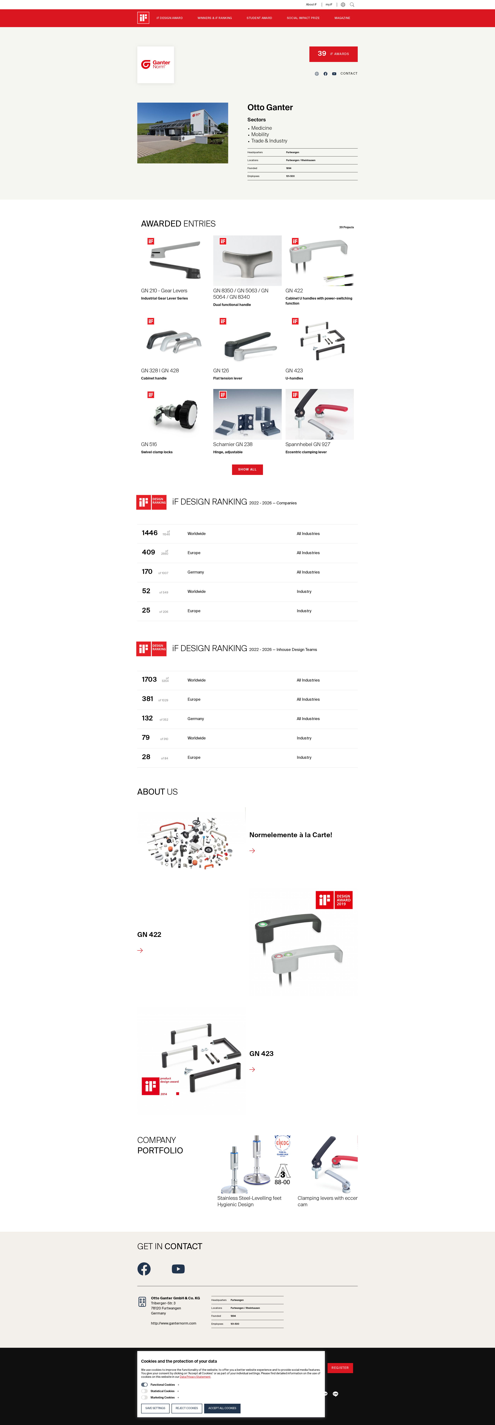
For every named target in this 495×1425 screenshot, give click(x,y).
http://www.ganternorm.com (173, 1323)
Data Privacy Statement (195, 1377)
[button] (343, 4)
